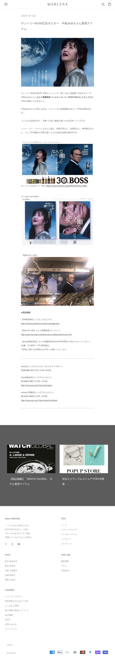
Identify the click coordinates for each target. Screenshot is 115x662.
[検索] (103, 4)
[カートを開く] (109, 4)
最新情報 (65, 561)
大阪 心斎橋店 (11, 570)
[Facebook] (6, 544)
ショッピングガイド (14, 596)
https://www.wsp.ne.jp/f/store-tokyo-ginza (36, 385)
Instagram (65, 570)
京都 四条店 (10, 575)
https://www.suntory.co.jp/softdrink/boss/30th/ (66, 186)
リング (64, 525)
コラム (64, 566)
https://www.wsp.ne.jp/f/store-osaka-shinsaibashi (39, 400)
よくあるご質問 (12, 605)
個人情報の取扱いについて (16, 610)
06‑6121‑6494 (27, 396)
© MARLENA (11, 653)
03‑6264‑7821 (27, 381)
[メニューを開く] (6, 4)
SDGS (7, 619)
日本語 (9, 645)
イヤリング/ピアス (69, 529)
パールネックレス (69, 534)
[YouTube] (19, 544)
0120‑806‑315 (27, 370)
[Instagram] (12, 544)
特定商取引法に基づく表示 (16, 601)
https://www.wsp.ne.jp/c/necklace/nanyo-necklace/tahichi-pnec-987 (46, 334)
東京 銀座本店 (11, 561)
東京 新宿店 (10, 566)
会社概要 (9, 615)
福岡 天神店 (10, 579)
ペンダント (66, 539)
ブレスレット (67, 543)
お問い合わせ (11, 624)
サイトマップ (11, 629)
